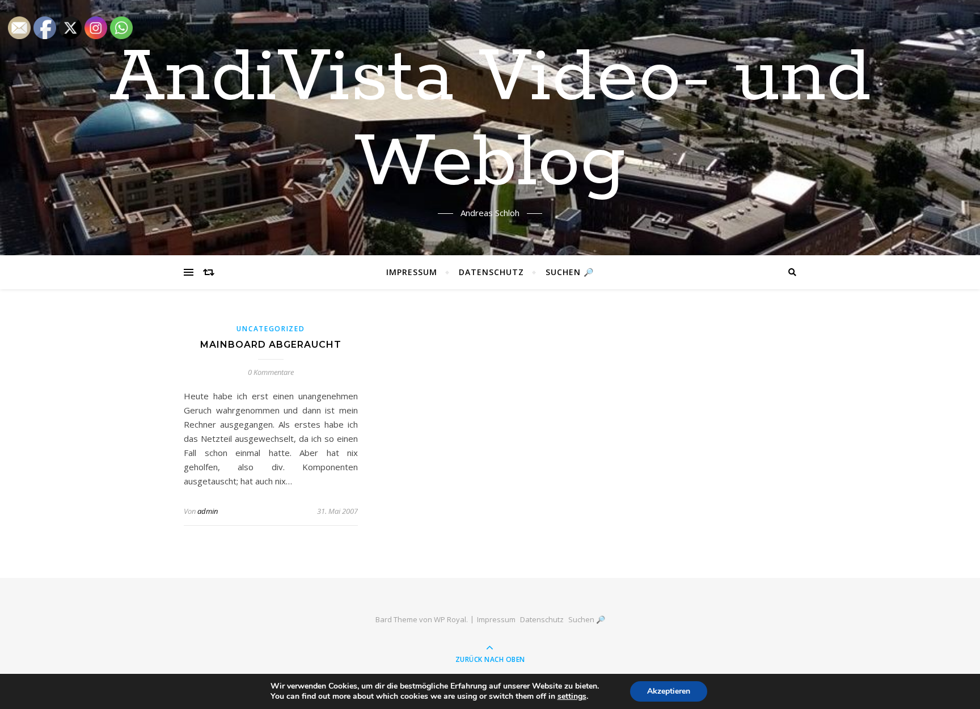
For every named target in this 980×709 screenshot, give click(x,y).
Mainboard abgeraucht (270, 344)
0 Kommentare (271, 372)
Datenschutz (491, 272)
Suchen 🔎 (570, 272)
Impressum (411, 272)
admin (207, 511)
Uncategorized (270, 329)
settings (571, 696)
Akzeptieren (668, 691)
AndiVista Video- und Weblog (490, 121)
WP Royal (450, 619)
